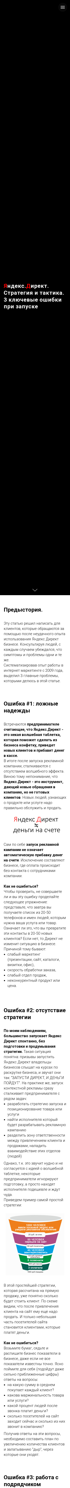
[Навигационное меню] (63, 7)
